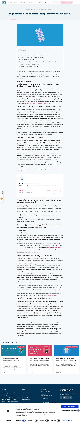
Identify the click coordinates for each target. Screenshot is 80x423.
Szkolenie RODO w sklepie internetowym (9, 401)
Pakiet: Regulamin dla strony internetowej (10, 397)
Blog (23, 401)
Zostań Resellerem (26, 399)
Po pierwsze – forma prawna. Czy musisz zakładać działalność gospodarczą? (38, 55)
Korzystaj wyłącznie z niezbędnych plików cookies (70, 410)
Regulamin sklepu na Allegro (7, 395)
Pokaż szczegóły (66, 420)
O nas (23, 395)
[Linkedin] (71, 397)
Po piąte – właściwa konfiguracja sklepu (29, 64)
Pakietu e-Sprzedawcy (52, 295)
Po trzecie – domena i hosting (26, 59)
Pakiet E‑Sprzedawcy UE (6, 393)
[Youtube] (64, 397)
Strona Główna (25, 392)
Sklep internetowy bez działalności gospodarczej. (38, 103)
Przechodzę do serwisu (69, 406)
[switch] (36, 421)
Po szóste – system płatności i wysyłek (28, 66)
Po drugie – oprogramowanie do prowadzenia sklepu (32, 57)
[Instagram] (67, 397)
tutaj (54, 291)
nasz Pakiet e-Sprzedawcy (54, 247)
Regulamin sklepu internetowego (8, 392)
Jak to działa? (25, 397)
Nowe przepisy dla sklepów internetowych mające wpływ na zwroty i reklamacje (12, 361)
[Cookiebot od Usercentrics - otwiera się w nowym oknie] (8, 421)
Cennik (23, 393)
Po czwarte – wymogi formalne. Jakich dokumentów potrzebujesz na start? (37, 62)
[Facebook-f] (61, 397)
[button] (10, 2)
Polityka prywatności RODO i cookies (9, 399)
